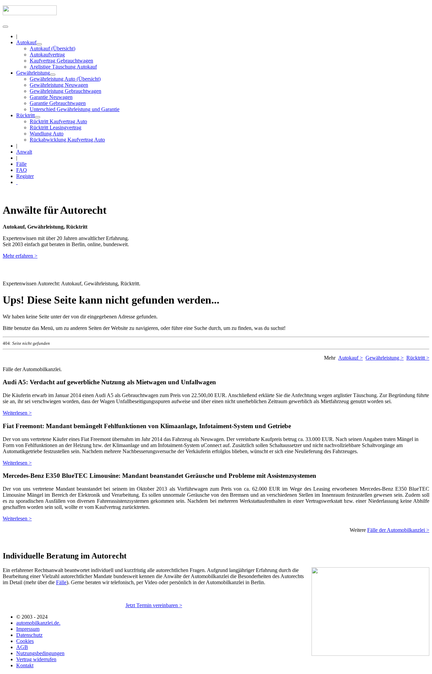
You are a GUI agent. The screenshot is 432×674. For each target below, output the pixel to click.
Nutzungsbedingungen (40, 653)
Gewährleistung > (385, 358)
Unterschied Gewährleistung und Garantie (74, 109)
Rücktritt (25, 115)
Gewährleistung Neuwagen (59, 85)
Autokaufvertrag (47, 54)
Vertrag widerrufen (36, 659)
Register (25, 176)
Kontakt (24, 665)
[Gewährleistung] (52, 75)
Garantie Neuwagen (51, 97)
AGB (22, 647)
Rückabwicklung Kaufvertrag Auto (67, 139)
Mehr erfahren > (20, 256)
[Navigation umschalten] (5, 27)
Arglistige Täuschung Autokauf (63, 67)
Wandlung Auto (46, 133)
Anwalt (24, 152)
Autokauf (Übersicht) (52, 48)
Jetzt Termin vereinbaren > (154, 605)
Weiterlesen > (17, 413)
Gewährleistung (33, 73)
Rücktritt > (417, 358)
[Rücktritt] (37, 117)
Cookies (25, 641)
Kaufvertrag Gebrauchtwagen (61, 60)
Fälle (21, 164)
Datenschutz (29, 635)
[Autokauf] (39, 44)
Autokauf (26, 42)
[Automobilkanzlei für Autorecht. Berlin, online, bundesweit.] (30, 13)
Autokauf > (350, 358)
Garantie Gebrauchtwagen (58, 103)
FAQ (21, 170)
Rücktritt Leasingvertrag (55, 127)
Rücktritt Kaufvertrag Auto (58, 121)
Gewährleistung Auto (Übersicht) (65, 79)
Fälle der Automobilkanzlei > (398, 530)
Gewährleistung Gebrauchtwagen (65, 91)
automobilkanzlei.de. (38, 623)
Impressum (27, 629)
